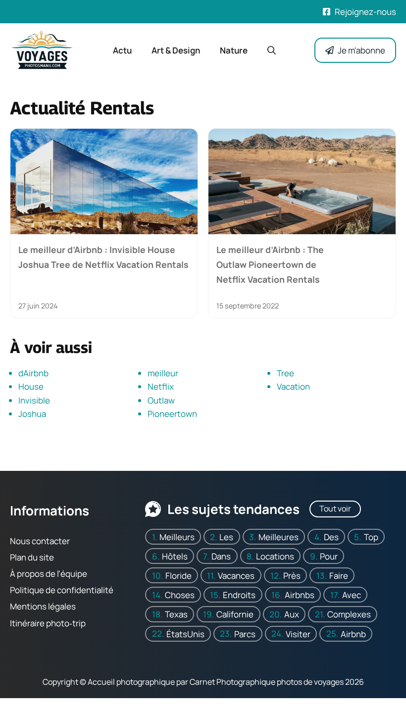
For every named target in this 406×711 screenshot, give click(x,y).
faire (338, 575)
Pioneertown (172, 413)
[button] (271, 50)
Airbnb (353, 634)
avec (351, 595)
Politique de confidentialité (61, 590)
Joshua (32, 413)
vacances (236, 575)
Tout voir (335, 508)
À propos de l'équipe (48, 573)
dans (221, 556)
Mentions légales (43, 606)
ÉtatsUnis (185, 634)
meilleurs (177, 537)
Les (226, 537)
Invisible (34, 400)
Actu (122, 50)
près (292, 575)
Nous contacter (40, 541)
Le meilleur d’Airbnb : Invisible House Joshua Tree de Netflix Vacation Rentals (103, 257)
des (331, 537)
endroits (239, 595)
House (31, 386)
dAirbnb (33, 373)
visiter (298, 634)
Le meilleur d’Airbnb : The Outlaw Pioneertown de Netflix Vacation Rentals (270, 265)
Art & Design (176, 50)
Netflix (161, 386)
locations (275, 556)
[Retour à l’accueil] (42, 49)
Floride (178, 575)
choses (180, 595)
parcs (244, 634)
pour (329, 556)
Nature (234, 50)
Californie (235, 614)
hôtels (175, 556)
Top (371, 537)
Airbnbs (299, 595)
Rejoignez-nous (365, 11)
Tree (285, 373)
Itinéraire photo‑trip (48, 623)
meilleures (278, 537)
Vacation (293, 386)
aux (291, 614)
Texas (176, 614)
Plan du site (32, 557)
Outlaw (161, 400)
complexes (349, 614)
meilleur (163, 373)
